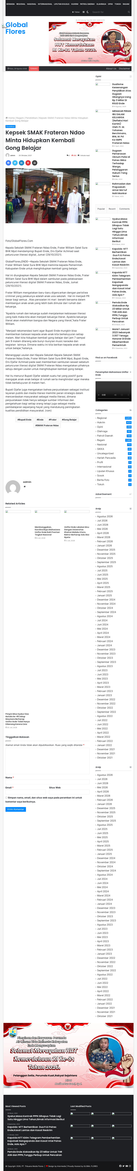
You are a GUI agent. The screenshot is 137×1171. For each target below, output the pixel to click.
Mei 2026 (102, 528)
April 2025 (103, 583)
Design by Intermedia (57, 1166)
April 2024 (103, 632)
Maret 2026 (103, 537)
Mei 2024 (102, 628)
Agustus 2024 (105, 616)
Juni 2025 (102, 574)
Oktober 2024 (105, 607)
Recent (112, 209)
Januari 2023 (104, 695)
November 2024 (106, 603)
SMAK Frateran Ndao (48, 425)
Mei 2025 (102, 578)
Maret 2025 (103, 587)
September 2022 (106, 711)
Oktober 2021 (105, 757)
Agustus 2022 (105, 716)
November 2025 (106, 553)
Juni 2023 (102, 674)
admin (12, 155)
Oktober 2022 (105, 707)
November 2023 (106, 653)
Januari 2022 (104, 745)
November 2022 (106, 703)
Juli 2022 (102, 720)
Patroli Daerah (87, 4)
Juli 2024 (102, 620)
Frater (53, 419)
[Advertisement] (47, 94)
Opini (110, 4)
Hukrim (74, 4)
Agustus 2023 (105, 666)
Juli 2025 (102, 570)
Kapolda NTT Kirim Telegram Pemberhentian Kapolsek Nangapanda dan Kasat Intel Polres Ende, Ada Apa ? (121, 283)
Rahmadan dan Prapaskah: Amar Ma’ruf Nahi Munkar (121, 188)
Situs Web (55, 787)
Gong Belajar (70, 419)
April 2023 (103, 682)
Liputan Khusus (61, 4)
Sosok (100, 475)
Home (11, 118)
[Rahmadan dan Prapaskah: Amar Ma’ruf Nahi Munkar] (103, 187)
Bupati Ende (25, 419)
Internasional (45, 4)
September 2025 (106, 562)
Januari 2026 (104, 545)
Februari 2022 (105, 741)
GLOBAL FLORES (91, 1166)
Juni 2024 (102, 624)
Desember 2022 (106, 699)
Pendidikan (31, 118)
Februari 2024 (105, 641)
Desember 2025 (106, 549)
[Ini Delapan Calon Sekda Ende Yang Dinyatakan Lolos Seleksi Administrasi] (122, 1130)
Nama (9, 777)
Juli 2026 (102, 520)
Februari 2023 (105, 691)
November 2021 (106, 753)
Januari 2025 (104, 595)
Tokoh (118, 4)
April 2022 (103, 732)
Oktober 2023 (105, 657)
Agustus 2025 (105, 566)
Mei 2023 (102, 678)
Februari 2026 (105, 541)
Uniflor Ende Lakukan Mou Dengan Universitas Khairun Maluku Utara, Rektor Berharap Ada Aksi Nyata (76, 532)
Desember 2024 (106, 599)
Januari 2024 (104, 645)
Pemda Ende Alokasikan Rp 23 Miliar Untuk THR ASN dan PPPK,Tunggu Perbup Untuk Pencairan (120, 312)
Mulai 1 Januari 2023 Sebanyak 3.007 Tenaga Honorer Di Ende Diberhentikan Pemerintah (121, 337)
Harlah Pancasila (106, 457)
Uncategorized (105, 453)
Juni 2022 (102, 724)
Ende (40, 419)
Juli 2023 (102, 670)
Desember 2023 (106, 649)
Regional (20, 4)
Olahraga (101, 4)
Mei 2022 (102, 728)
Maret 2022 (103, 736)
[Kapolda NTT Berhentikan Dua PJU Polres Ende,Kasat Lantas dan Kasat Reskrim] (103, 252)
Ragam (126, 4)
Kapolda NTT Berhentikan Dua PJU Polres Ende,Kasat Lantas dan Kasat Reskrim (121, 256)
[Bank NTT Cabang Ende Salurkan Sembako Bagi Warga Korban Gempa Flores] (122, 1142)
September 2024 (106, 612)
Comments (124, 209)
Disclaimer (124, 68)
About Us (111, 68)
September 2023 (106, 662)
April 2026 (103, 533)
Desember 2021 (106, 749)
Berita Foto (103, 480)
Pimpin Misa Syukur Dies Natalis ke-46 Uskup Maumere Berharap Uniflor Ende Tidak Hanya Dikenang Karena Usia (17, 719)
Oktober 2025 (105, 558)
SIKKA (100, 449)
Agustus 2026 (105, 516)
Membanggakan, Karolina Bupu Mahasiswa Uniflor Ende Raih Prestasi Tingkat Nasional (47, 531)
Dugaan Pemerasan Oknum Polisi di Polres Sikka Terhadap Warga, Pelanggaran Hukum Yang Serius (121, 163)
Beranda (10, 4)
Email (9, 787)
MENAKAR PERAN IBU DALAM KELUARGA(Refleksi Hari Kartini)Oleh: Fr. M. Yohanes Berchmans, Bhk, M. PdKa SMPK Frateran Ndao (121, 127)
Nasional (31, 4)
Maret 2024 (103, 637)
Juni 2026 (102, 524)
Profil (100, 462)
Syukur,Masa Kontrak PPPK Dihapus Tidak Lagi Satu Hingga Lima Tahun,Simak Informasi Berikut (120, 230)
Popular (101, 209)
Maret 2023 (103, 687)
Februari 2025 (105, 591)
